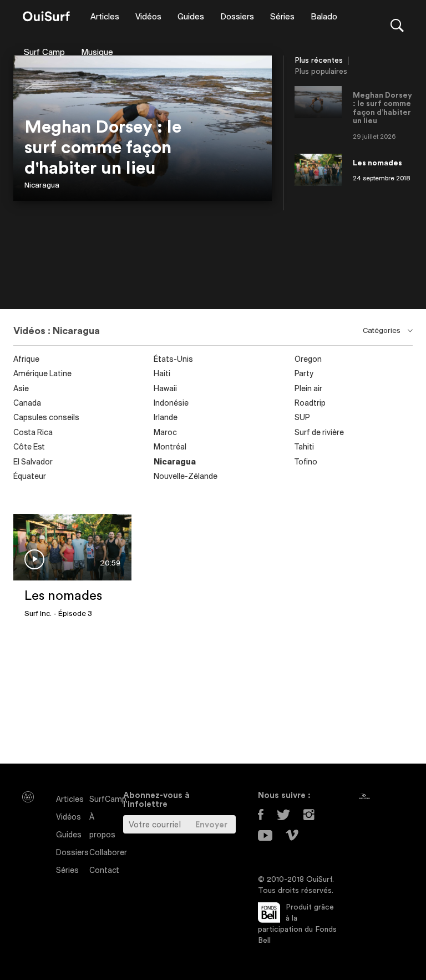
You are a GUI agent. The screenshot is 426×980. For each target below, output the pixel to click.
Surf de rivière (319, 433)
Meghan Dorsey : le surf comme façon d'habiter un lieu (102, 147)
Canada (27, 404)
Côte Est (29, 447)
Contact (104, 871)
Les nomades (63, 596)
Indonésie (171, 404)
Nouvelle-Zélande (185, 477)
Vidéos (148, 17)
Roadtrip (310, 404)
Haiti (162, 374)
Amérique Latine (42, 374)
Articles (104, 17)
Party (304, 374)
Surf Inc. (38, 614)
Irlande (166, 418)
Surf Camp (44, 52)
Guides (191, 17)
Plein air (308, 389)
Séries (282, 17)
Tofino (306, 462)
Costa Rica (33, 433)
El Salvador (33, 462)
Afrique (26, 360)
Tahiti (304, 447)
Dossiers (237, 17)
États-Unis (173, 360)
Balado (324, 17)
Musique (97, 52)
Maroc (165, 433)
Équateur (29, 477)
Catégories (382, 331)
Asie (21, 389)
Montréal (170, 447)
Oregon (308, 360)
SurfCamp (107, 800)
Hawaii (165, 389)
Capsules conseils (46, 418)
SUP (302, 418)
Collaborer (108, 853)
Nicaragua (41, 185)
